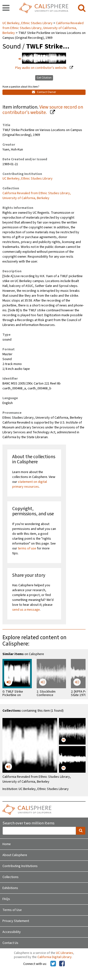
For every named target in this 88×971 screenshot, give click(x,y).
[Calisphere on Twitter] (53, 964)
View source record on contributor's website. (42, 110)
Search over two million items (28, 823)
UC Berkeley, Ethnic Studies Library (27, 23)
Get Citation (44, 78)
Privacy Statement (15, 921)
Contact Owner (46, 92)
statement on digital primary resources (29, 484)
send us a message (26, 609)
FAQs (6, 899)
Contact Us (10, 943)
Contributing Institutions (20, 866)
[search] (82, 8)
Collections (10, 877)
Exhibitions (10, 888)
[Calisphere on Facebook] (62, 964)
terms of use (27, 548)
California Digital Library (54, 957)
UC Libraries (64, 953)
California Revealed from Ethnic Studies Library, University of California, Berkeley (43, 28)
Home (6, 844)
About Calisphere (14, 855)
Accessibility (11, 932)
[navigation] (6, 8)
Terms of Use (12, 910)
